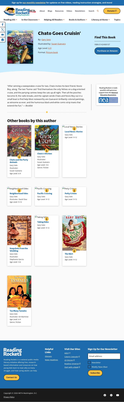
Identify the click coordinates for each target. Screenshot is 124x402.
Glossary (48, 356)
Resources (59, 11)
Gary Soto (46, 39)
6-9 (49, 48)
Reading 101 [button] (9, 19)
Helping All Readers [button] (53, 19)
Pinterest (111, 395)
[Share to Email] (2, 34)
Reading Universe (72, 364)
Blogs (50, 11)
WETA (32, 11)
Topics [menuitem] (117, 19)
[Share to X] (2, 29)
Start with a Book (72, 367)
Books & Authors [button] (77, 19)
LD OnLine (69, 360)
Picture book (52, 52)
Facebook (105, 395)
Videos (69, 11)
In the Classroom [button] (29, 19)
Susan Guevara (58, 43)
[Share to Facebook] (2, 24)
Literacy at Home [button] (99, 19)
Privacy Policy (9, 397)
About (42, 11)
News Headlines (51, 360)
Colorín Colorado (72, 357)
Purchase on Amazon (107, 51)
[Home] (17, 11)
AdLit (67, 353)
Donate (113, 12)
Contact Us (11, 377)
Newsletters (80, 11)
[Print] (2, 39)
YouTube (117, 395)
